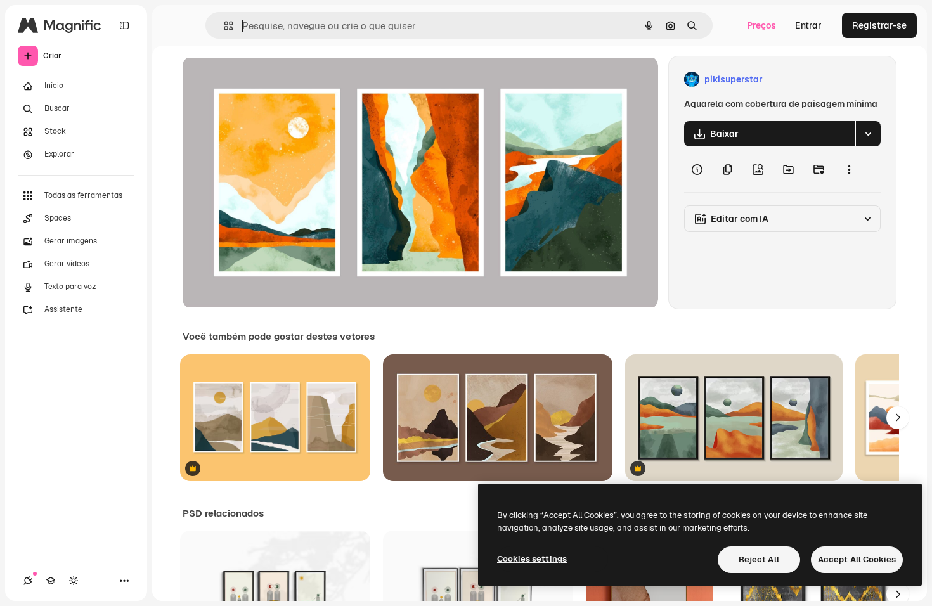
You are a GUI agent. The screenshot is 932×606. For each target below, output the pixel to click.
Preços (761, 25)
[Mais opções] (849, 169)
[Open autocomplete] (223, 25)
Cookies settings (532, 558)
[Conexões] (28, 581)
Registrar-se (879, 25)
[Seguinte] (897, 417)
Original (264, 80)
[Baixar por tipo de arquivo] (868, 133)
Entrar (808, 25)
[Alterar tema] (73, 581)
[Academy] (51, 581)
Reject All (759, 559)
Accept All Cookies (857, 559)
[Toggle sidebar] (124, 25)
